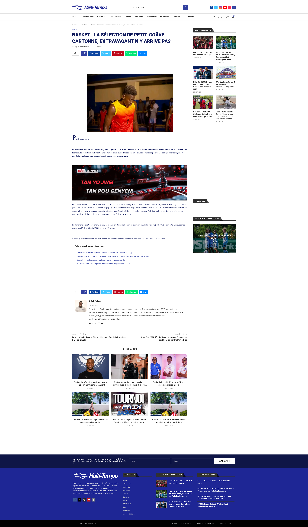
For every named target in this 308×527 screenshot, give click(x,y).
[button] (195, 238)
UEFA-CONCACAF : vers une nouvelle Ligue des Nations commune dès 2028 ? (202, 85)
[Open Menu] (234, 7)
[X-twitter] (79, 500)
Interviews (152, 17)
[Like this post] (85, 53)
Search (185, 7)
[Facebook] (211, 7)
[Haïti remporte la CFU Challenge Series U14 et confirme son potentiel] (203, 102)
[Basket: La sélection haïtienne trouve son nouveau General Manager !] (90, 366)
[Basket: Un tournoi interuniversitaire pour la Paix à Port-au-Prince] (169, 404)
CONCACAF (189, 17)
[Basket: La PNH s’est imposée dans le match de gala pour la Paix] (90, 404)
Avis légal (173, 523)
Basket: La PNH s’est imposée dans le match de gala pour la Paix (103, 263)
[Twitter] (216, 7)
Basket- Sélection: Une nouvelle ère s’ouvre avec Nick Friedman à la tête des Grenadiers (113, 256)
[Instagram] (220, 7)
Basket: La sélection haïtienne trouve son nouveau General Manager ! (105, 252)
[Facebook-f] (75, 500)
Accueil (75, 17)
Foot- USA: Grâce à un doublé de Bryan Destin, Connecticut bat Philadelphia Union (225, 55)
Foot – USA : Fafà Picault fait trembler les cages (203, 53)
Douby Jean (84, 46)
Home (74, 25)
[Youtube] (225, 7)
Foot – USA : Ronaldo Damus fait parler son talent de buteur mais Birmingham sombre (224, 115)
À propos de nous (187, 523)
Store (128, 17)
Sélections (116, 17)
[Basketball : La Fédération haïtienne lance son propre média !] (169, 366)
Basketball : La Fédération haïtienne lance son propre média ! (102, 260)
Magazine (164, 17)
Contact (221, 523)
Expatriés (139, 17)
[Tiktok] (229, 7)
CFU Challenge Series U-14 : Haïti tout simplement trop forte (225, 84)
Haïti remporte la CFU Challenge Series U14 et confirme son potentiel (202, 114)
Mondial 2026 (88, 17)
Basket (177, 17)
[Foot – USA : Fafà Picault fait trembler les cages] (203, 42)
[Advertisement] (129, 64)
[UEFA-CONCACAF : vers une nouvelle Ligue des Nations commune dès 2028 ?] (203, 72)
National (101, 17)
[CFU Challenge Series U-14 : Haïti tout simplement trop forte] (226, 72)
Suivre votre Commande (205, 523)
